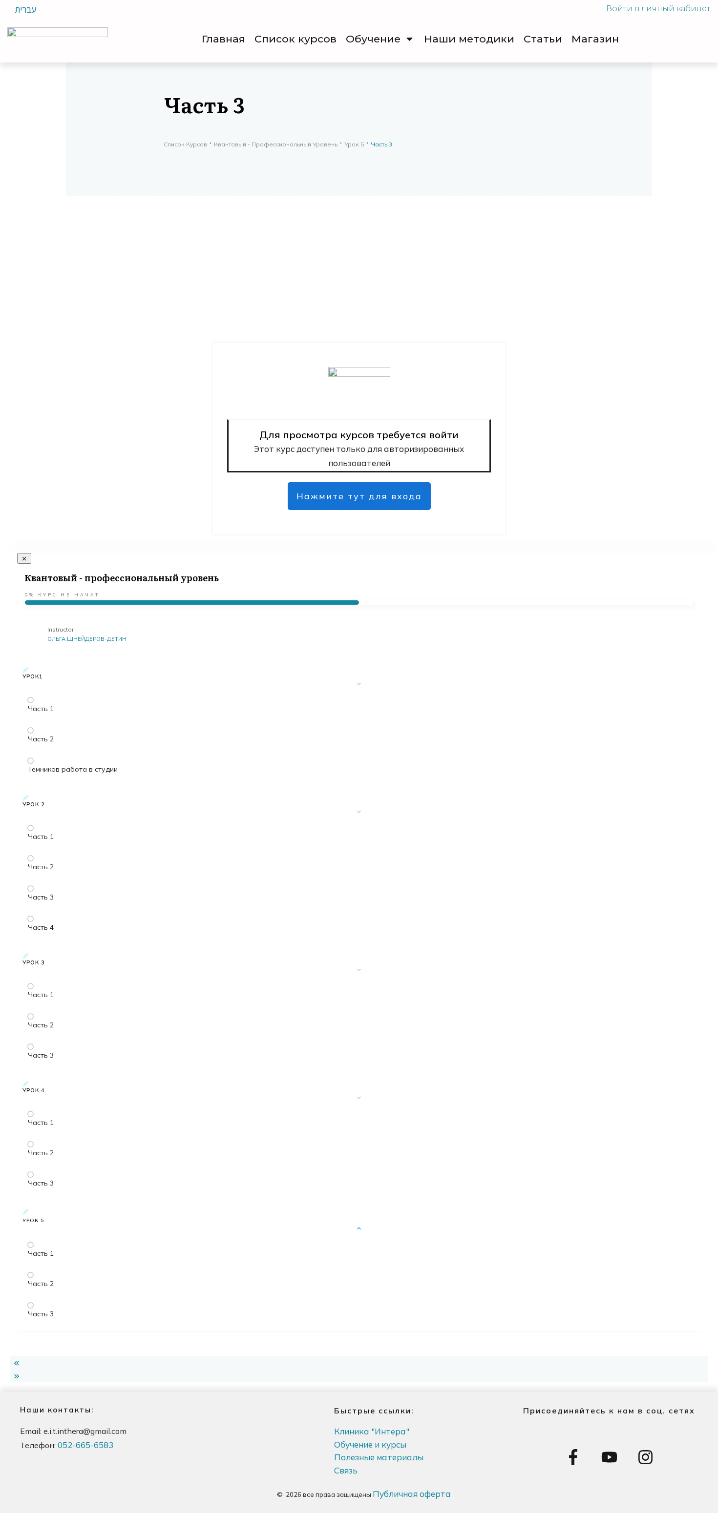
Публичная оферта (412, 1494)
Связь (346, 1470)
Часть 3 (41, 897)
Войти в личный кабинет (658, 8)
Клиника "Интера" (371, 1431)
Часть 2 (41, 739)
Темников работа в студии (73, 769)
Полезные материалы (378, 1457)
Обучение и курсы (370, 1444)
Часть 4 (41, 927)
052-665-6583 (85, 1445)
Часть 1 (41, 708)
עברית (25, 9)
